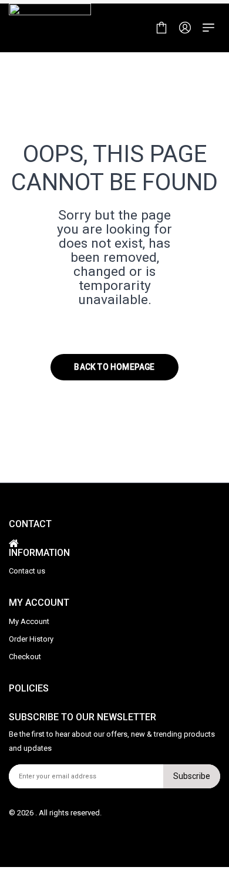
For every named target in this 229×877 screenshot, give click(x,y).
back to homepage (114, 367)
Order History (31, 639)
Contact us (27, 570)
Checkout (25, 656)
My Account (29, 621)
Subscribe (191, 776)
